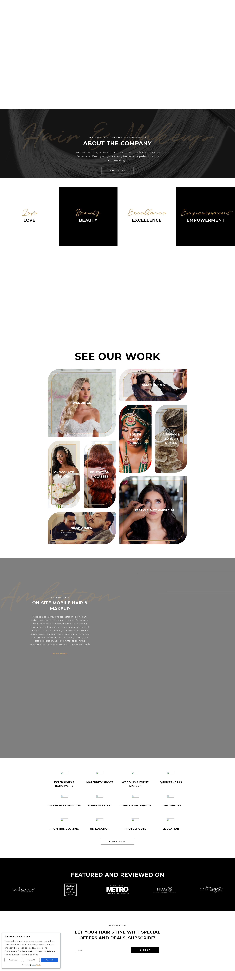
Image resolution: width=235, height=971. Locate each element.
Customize (13, 960)
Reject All (31, 960)
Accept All (49, 960)
